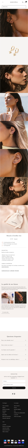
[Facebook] (12, 394)
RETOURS (17, 270)
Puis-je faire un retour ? (7, 345)
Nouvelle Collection (6, 418)
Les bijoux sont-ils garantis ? (8, 350)
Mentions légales (17, 409)
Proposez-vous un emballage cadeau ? (10, 359)
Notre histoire (17, 405)
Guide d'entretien (6, 429)
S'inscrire (14, 387)
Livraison (4, 424)
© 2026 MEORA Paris (8, 445)
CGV (15, 411)
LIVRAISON (12, 270)
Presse (15, 407)
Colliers (4, 412)
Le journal (16, 414)
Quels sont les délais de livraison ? (9, 355)
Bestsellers (5, 414)
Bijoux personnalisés (7, 416)
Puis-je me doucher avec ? (7, 340)
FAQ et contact (5, 431)
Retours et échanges (7, 426)
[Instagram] (14, 394)
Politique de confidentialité (19, 412)
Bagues (4, 407)
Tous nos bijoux (6, 405)
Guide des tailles (6, 428)
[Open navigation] (3, 2)
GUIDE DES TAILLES (5, 270)
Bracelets (4, 411)
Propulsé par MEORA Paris (18, 445)
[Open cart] (25, 2)
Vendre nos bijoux (17, 416)
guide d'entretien (5, 266)
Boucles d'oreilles (6, 409)
